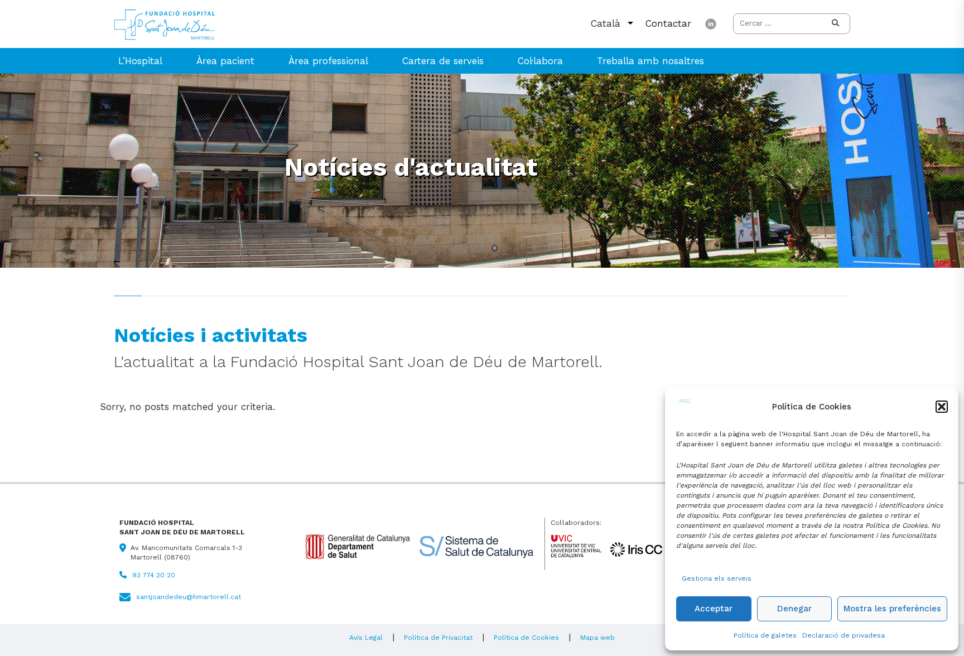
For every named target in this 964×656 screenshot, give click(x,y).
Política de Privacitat (438, 637)
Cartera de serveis (443, 60)
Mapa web (597, 637)
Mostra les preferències (892, 609)
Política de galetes (765, 635)
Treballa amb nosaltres (650, 60)
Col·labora (540, 60)
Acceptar (713, 609)
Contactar (668, 23)
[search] (835, 23)
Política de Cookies (526, 637)
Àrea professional (328, 60)
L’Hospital (140, 60)
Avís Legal (366, 637)
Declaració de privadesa (843, 635)
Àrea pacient (225, 60)
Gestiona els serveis (716, 578)
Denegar (794, 609)
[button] (941, 406)
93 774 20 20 (153, 575)
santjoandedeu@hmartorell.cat (188, 597)
